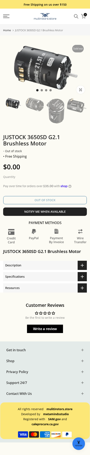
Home (7, 30)
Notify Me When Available (45, 212)
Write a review (45, 329)
